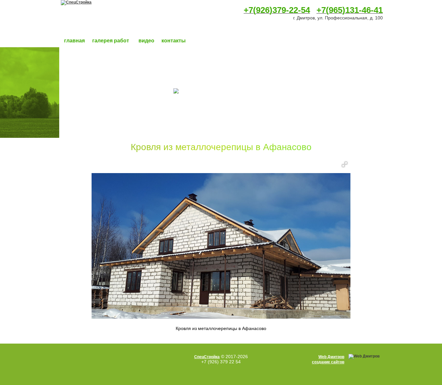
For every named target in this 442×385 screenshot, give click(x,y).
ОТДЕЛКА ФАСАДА (91, 91)
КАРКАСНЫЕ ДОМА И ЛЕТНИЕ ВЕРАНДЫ (115, 70)
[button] (344, 164)
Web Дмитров (331, 357)
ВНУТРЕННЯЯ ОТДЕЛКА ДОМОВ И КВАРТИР (119, 113)
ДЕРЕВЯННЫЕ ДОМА (92, 56)
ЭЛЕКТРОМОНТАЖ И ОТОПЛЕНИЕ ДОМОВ (116, 105)
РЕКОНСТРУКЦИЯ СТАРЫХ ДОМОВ (109, 120)
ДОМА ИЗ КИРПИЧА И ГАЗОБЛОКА (108, 63)
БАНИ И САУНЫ (86, 77)
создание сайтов (328, 362)
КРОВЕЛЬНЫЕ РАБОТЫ (96, 98)
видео (146, 40)
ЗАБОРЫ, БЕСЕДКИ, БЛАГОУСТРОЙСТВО (116, 127)
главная (74, 40)
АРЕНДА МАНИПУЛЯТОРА (98, 134)
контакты (173, 40)
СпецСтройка (207, 357)
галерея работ (110, 40)
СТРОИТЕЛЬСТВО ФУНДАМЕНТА (106, 84)
